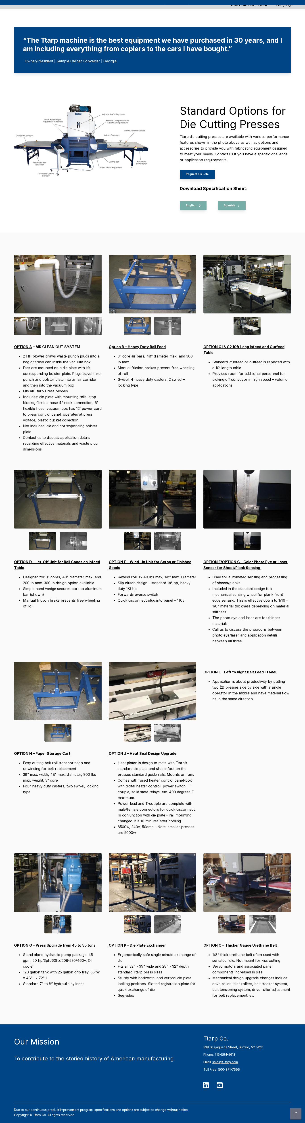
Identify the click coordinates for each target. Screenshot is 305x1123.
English (191, 205)
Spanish (230, 205)
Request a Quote (197, 174)
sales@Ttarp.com (225, 1062)
